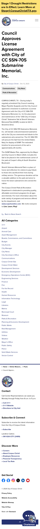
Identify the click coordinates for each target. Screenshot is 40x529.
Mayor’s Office (7, 342)
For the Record (7, 288)
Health (4, 292)
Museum (5, 315)
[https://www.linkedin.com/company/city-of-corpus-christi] (23, 480)
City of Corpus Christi (11, 84)
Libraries (5, 305)
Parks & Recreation (9, 92)
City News (21, 88)
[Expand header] (36, 21)
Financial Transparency (12, 458)
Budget (4, 241)
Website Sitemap (8, 502)
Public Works (7, 325)
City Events (6, 245)
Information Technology (11, 298)
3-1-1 (3, 225)
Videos (4, 335)
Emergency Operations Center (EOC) (16, 275)
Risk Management (9, 328)
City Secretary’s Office (10, 255)
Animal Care (6, 231)
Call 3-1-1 (6, 403)
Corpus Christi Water (10, 265)
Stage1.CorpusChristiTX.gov (18, 11)
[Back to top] (20, 522)
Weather (5, 338)
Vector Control (7, 355)
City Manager (7, 248)
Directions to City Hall (11, 408)
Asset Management (9, 235)
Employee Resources (11, 456)
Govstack (12, 511)
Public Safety (7, 345)
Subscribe (7, 429)
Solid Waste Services (10, 352)
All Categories (10, 220)
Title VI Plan (6, 507)
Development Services (10, 268)
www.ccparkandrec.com (11, 204)
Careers (6, 450)
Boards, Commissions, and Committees (17, 238)
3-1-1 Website (8, 405)
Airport (4, 228)
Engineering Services (10, 278)
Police (4, 348)
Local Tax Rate (9, 461)
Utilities (5, 332)
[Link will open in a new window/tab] (3, 480)
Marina (4, 308)
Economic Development (11, 271)
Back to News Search (13, 214)
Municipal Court (8, 312)
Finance (5, 281)
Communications (9, 88)
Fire (3, 285)
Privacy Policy (7, 493)
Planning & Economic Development (15, 322)
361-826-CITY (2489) (11, 436)
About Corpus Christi (11, 453)
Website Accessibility (9, 498)
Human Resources (9, 295)
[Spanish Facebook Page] (8, 480)
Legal (4, 302)
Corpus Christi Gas (9, 261)
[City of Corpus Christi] (13, 21)
